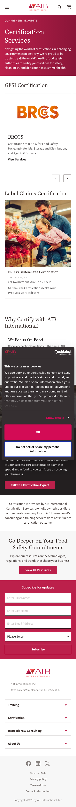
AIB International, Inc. (49, 800)
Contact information (38, 791)
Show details (55, 417)
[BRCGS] (38, 112)
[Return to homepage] (38, 673)
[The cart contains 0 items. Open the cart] (69, 7)
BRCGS (15, 137)
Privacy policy (38, 779)
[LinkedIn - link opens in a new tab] (38, 763)
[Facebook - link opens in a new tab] (29, 763)
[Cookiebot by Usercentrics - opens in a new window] (55, 352)
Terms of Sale (38, 773)
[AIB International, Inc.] (38, 7)
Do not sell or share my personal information (38, 449)
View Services (17, 159)
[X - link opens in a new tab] (47, 763)
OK (38, 432)
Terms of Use (38, 785)
